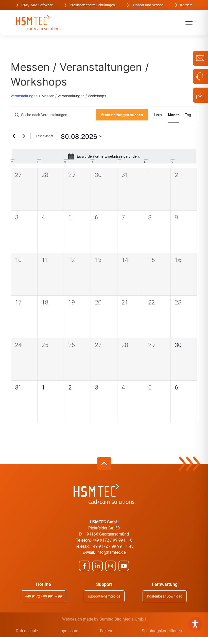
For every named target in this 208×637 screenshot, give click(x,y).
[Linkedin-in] (97, 566)
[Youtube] (123, 566)
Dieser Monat (43, 136)
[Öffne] (189, 23)
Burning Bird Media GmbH (122, 619)
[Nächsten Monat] (24, 136)
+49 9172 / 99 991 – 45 (112, 546)
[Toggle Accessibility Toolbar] (195, 624)
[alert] (104, 156)
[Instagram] (110, 566)
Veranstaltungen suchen (122, 114)
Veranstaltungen (24, 96)
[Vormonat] (14, 136)
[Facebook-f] (84, 566)
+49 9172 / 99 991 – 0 (112, 540)
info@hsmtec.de (111, 552)
